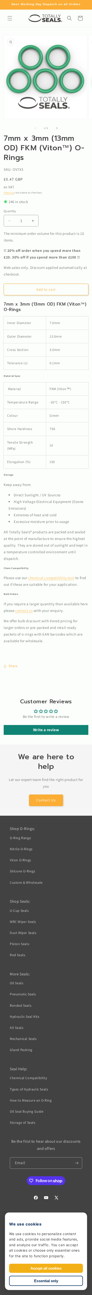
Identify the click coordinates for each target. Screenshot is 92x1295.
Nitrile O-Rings (21, 849)
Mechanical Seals (23, 1038)
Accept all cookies (46, 1268)
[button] (9, 18)
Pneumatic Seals (23, 994)
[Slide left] (35, 128)
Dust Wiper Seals (23, 933)
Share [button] (13, 666)
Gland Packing (21, 1050)
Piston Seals (19, 944)
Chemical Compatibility (28, 1078)
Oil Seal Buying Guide (27, 1111)
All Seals (16, 1027)
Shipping (9, 192)
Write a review (46, 729)
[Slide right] (57, 128)
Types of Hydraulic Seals (29, 1089)
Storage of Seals (23, 1122)
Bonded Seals (20, 1005)
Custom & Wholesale (26, 882)
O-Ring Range (20, 838)
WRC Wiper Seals (23, 921)
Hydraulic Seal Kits (24, 1016)
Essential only (46, 1281)
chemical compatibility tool (51, 577)
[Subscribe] (76, 1163)
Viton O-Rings (20, 860)
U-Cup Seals (19, 910)
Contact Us (46, 800)
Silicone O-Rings (22, 871)
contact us (24, 610)
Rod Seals (17, 955)
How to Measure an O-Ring (31, 1100)
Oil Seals (16, 983)
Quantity (10, 211)
